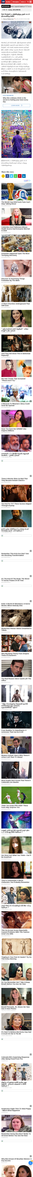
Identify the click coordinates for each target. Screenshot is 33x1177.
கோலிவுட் (8, 2)
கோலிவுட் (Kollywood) (14, 9)
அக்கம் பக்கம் (24, 2)
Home (4, 9)
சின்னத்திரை (16, 2)
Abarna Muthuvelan (8, 19)
